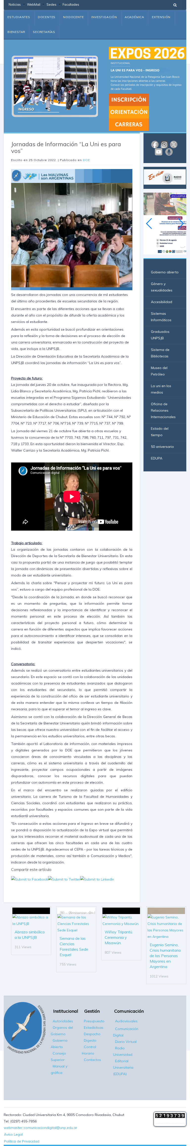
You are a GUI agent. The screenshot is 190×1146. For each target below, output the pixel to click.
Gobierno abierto (165, 272)
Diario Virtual (126, 1041)
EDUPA (156, 458)
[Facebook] (155, 144)
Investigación (104, 17)
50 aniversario (162, 446)
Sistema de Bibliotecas (160, 352)
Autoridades (63, 1021)
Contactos (92, 1060)
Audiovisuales (126, 1021)
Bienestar (16, 32)
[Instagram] (164, 144)
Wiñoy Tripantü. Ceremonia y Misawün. (119, 937)
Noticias (15, 4)
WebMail (33, 4)
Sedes (51, 4)
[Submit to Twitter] (64, 879)
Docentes (46, 17)
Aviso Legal (13, 1134)
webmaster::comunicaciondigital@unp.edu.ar (40, 1127)
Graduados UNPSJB (160, 334)
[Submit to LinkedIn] (97, 879)
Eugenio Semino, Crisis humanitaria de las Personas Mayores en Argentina (165, 955)
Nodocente (73, 17)
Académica (134, 17)
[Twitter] (173, 144)
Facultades (71, 4)
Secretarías (44, 32)
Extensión (161, 17)
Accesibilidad (161, 302)
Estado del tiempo (159, 431)
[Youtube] (158, 151)
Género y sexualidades (161, 287)
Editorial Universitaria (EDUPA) (123, 1067)
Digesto (90, 1040)
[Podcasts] (169, 151)
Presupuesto (94, 1021)
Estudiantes (18, 17)
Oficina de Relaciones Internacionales (163, 410)
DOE (86, 160)
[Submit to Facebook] (29, 879)
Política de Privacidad (21, 1141)
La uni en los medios (161, 389)
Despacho (92, 1034)
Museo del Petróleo (159, 371)
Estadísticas (93, 1027)
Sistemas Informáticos (161, 316)
